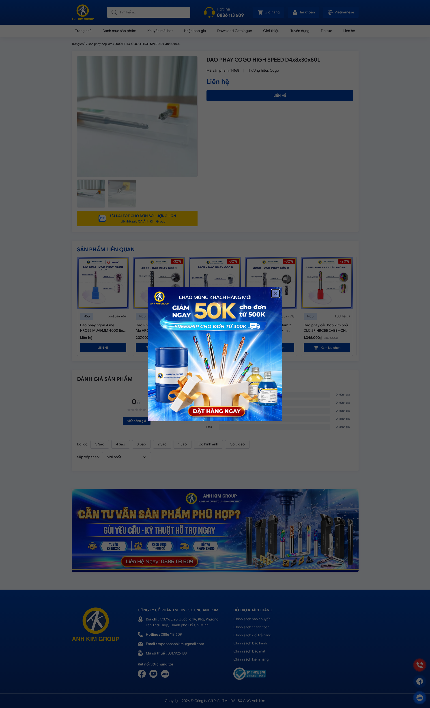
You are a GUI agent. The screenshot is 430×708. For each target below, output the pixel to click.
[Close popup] (275, 294)
